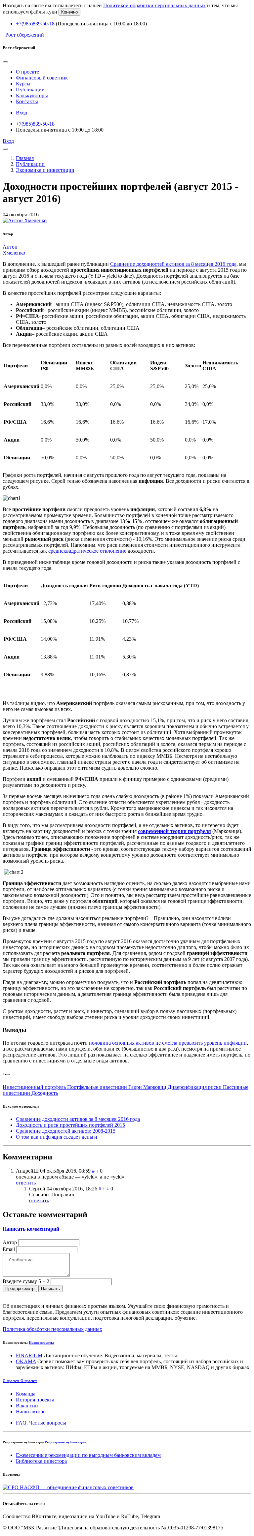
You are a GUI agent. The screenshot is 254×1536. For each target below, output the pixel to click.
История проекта (35, 1399)
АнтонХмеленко (14, 250)
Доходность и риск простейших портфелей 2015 (70, 1125)
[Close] (5, 62)
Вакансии (27, 1405)
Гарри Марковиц (148, 1087)
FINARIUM (29, 1355)
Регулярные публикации (65, 1442)
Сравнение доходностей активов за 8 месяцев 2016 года (173, 264)
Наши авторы (31, 1411)
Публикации (30, 89)
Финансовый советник (42, 77)
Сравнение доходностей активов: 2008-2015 (65, 1131)
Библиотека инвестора (41, 1461)
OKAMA (26, 1361)
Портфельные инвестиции (97, 1087)
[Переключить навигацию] (5, 149)
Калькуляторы (32, 95)
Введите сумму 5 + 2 (26, 1281)
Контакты (27, 101)
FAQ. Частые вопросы (41, 1423)
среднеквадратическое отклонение (87, 551)
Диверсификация (188, 1087)
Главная (25, 158)
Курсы (23, 83)
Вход (21, 112)
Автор (10, 1242)
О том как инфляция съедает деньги (56, 1137)
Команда (25, 1394)
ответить (26, 1182)
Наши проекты (41, 1342)
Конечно (69, 12)
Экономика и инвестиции (45, 170)
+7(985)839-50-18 (35, 23)
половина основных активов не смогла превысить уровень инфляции (168, 1043)
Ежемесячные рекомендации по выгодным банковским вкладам (88, 1455)
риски (215, 1087)
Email (9, 1249)
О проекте (27, 72)
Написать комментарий (31, 1229)
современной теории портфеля (174, 831)
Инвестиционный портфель (35, 1087)
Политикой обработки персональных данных (154, 5)
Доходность (44, 1093)
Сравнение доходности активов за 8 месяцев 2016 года (78, 1119)
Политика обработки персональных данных (52, 1329)
